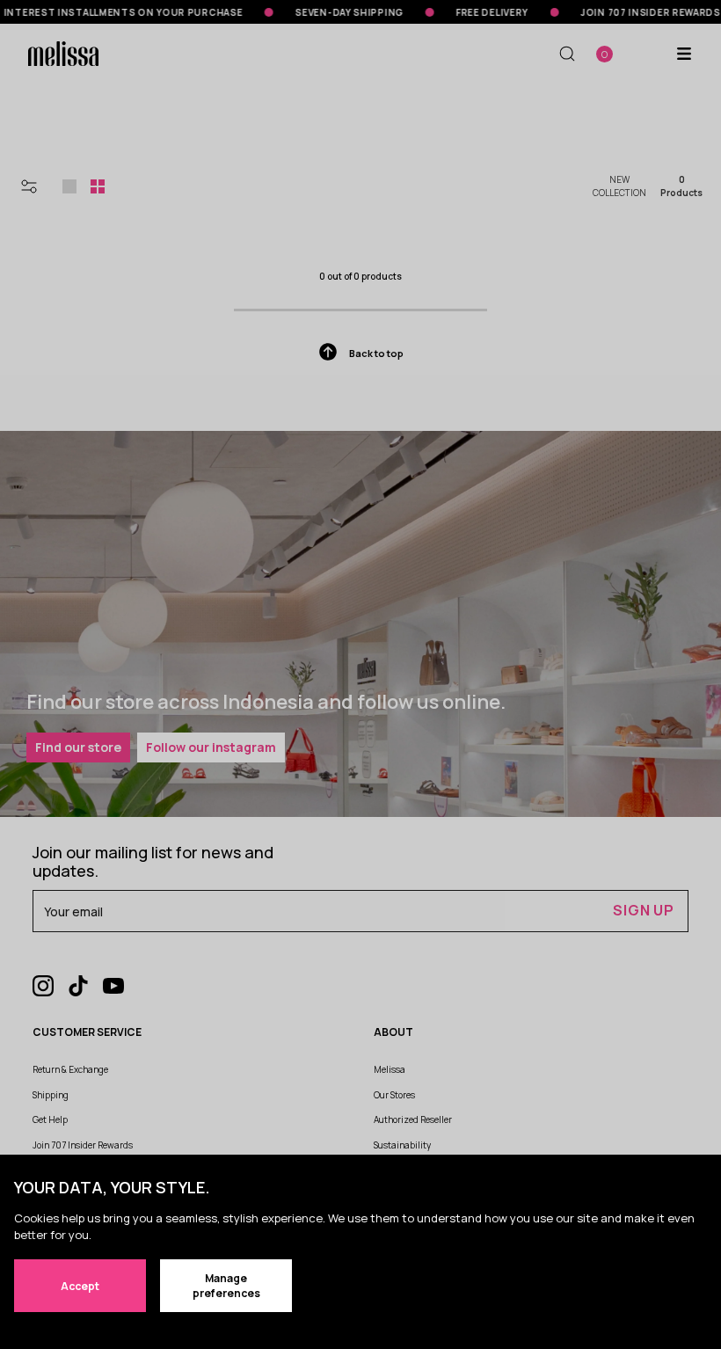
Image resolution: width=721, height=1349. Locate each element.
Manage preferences (226, 1286)
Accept (80, 1286)
